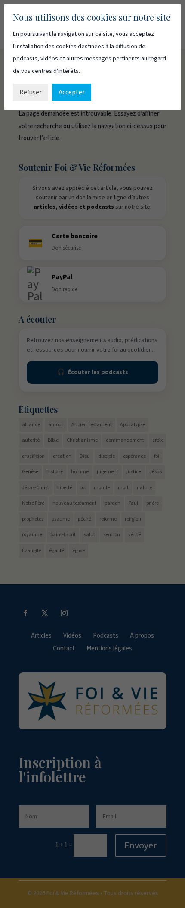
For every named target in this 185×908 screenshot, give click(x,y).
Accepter (72, 92)
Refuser (30, 92)
